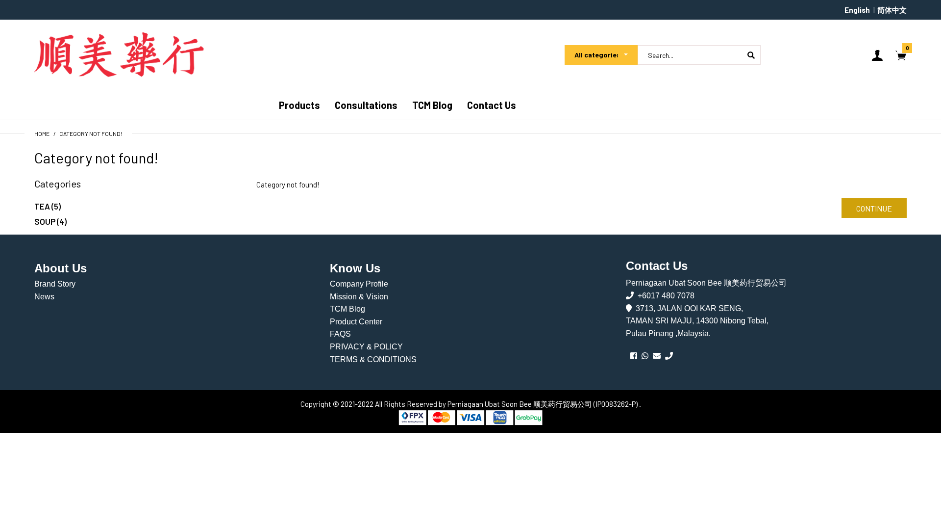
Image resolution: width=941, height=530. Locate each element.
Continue (874, 208)
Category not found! (90, 133)
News (44, 296)
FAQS (340, 334)
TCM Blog (347, 309)
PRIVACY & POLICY (366, 347)
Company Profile (359, 284)
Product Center (356, 322)
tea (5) (47, 206)
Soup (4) (50, 221)
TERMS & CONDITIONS (373, 359)
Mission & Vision (359, 296)
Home (42, 133)
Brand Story (54, 284)
